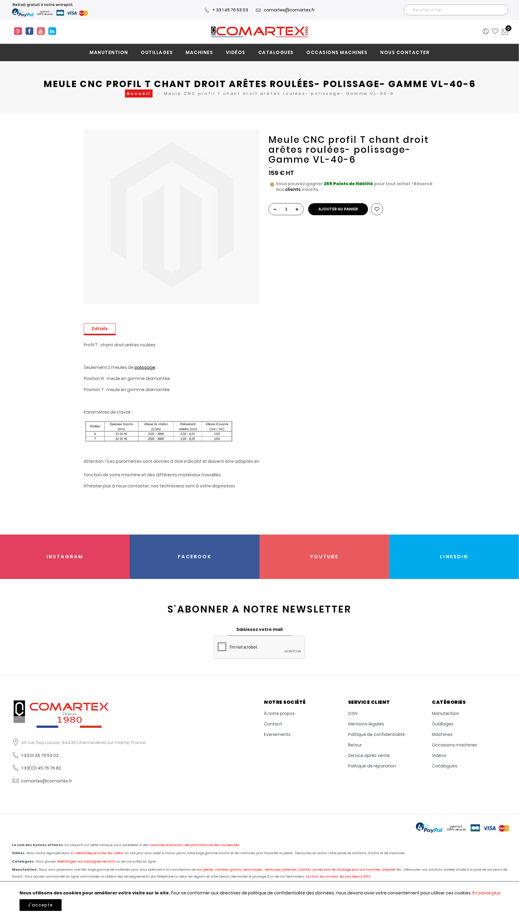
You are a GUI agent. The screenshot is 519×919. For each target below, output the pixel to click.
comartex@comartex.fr (289, 10)
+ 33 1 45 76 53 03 (230, 10)
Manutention (445, 713)
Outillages (443, 724)
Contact (273, 724)
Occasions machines (454, 745)
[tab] (100, 329)
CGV (352, 713)
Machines (442, 734)
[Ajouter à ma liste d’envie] (377, 209)
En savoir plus (486, 893)
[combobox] (456, 10)
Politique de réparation (372, 766)
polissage (145, 367)
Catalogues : (23, 861)
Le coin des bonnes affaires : (38, 845)
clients (293, 189)
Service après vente (369, 755)
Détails (100, 329)
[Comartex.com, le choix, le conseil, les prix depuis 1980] (259, 32)
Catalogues (444, 766)
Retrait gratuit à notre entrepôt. (43, 4)
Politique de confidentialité (376, 734)
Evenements (277, 734)
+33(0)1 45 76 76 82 (41, 768)
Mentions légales (366, 724)
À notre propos (279, 713)
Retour (355, 745)
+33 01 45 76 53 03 (40, 755)
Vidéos (439, 755)
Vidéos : (19, 853)
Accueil (138, 93)
